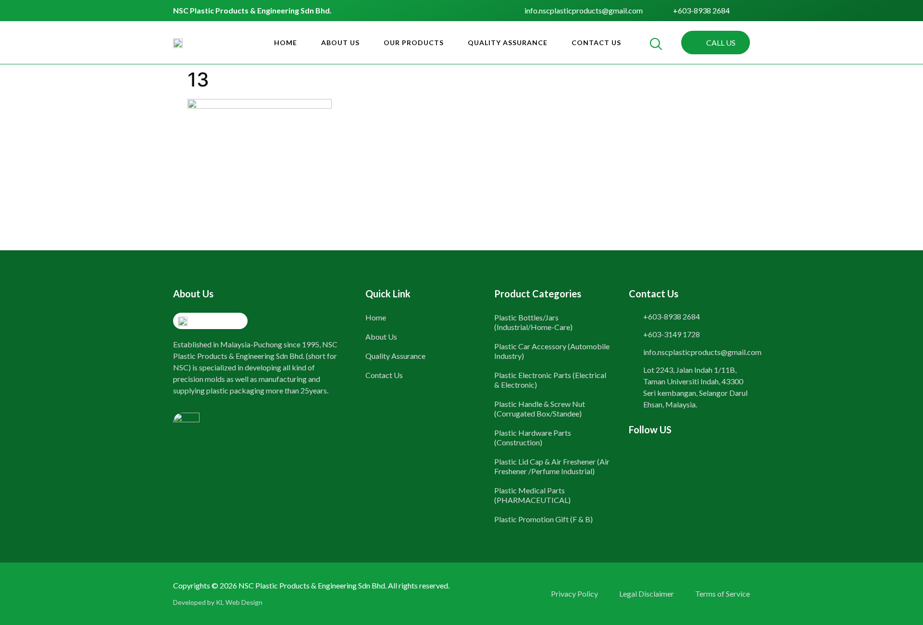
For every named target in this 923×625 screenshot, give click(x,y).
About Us (340, 42)
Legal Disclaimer (646, 593)
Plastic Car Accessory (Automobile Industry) (552, 351)
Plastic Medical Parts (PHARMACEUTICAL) (532, 495)
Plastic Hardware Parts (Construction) (532, 437)
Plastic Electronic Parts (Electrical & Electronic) (550, 379)
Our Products (414, 42)
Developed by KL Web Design (217, 602)
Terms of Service (722, 593)
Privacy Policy (574, 593)
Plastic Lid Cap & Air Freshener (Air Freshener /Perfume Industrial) (552, 466)
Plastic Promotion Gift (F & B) (543, 519)
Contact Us (596, 42)
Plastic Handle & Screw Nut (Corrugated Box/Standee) (539, 408)
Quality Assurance (508, 42)
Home (285, 42)
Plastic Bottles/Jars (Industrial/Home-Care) (533, 322)
